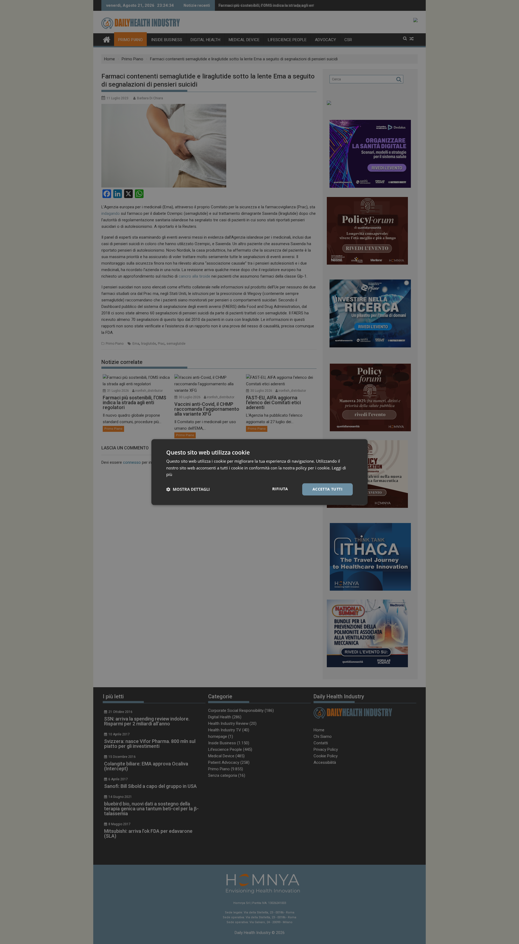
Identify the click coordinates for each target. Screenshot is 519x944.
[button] (188, 489)
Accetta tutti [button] (327, 489)
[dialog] (259, 472)
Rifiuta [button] (280, 488)
